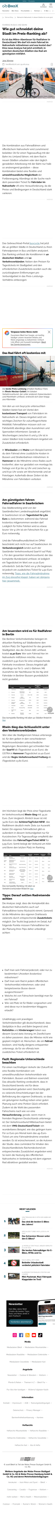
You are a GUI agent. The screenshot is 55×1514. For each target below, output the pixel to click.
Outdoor (6, 1504)
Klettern (42, 1375)
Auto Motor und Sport (29, 1482)
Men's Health (25, 1497)
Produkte (32, 1)
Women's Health (45, 1504)
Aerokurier (12, 1482)
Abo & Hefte (35, 1445)
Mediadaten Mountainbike (35, 1347)
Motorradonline (40, 1497)
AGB (26, 1403)
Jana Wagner (7, 61)
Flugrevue (33, 1490)
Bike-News (15, 11)
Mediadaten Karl (39, 1362)
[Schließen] (49, 332)
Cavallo (22, 1490)
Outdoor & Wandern (28, 1375)
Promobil (16, 1504)
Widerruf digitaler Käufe (38, 1390)
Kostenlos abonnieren (21, 1322)
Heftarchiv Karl (21, 1445)
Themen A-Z (29, 1382)
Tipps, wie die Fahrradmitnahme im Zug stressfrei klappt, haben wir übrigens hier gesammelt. (26, 577)
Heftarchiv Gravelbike (37, 1438)
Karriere (40, 1417)
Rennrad (37, 11)
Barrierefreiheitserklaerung (23, 1417)
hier (4, 720)
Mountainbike (25, 11)
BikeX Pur (41, 1382)
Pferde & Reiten (14, 1382)
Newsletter (5, 11)
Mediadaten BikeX (14, 1347)
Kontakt (6, 1403)
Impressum (17, 1403)
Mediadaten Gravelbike (19, 1362)
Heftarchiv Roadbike (38, 1431)
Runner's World (29, 1504)
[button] (27, 83)
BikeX (42, 1482)
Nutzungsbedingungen (40, 1403)
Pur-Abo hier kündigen (16, 1390)
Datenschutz (18, 1410)
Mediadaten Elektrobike (37, 1355)
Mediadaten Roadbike (15, 1355)
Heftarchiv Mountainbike (17, 1431)
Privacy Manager (33, 1410)
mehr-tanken (12, 1497)
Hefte (24, 1)
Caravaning (12, 1490)
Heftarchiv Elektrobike (16, 1438)
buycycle (35, 243)
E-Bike (46, 11)
